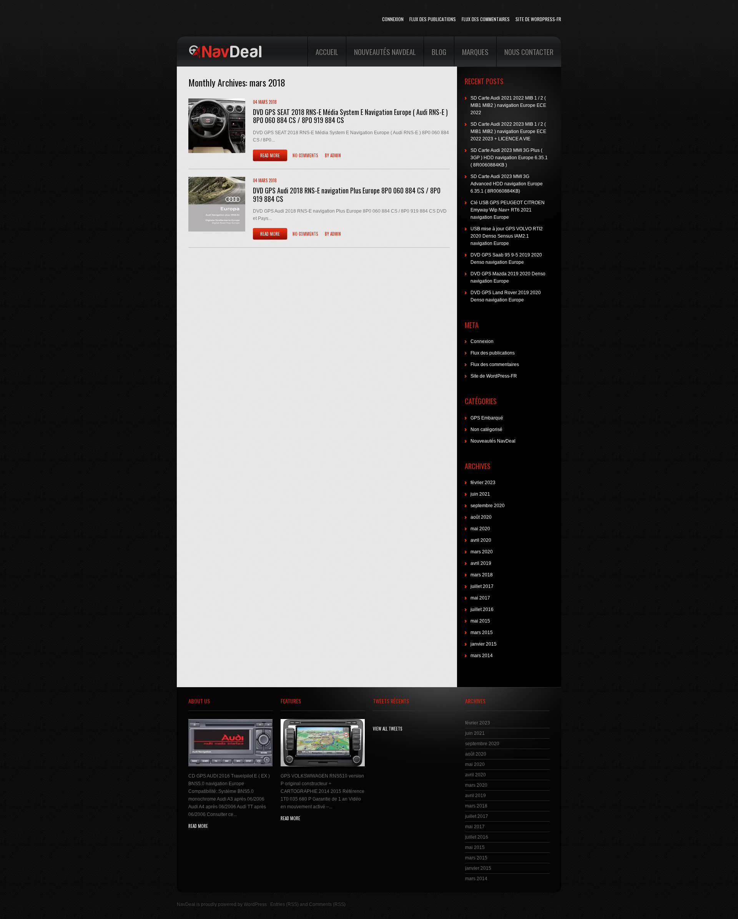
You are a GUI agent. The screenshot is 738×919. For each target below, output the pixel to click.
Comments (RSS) (327, 904)
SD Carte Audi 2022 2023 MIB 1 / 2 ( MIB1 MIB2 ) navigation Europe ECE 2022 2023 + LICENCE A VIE (508, 132)
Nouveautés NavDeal (385, 51)
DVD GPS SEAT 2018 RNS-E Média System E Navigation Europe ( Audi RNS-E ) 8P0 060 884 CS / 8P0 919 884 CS (350, 116)
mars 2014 (481, 655)
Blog (439, 51)
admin (335, 155)
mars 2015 (481, 632)
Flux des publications (432, 19)
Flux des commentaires (486, 19)
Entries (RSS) (284, 904)
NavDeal (186, 904)
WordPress (255, 904)
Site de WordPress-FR (538, 19)
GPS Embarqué (486, 418)
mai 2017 (480, 598)
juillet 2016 (482, 609)
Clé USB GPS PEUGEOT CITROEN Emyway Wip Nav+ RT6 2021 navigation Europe (507, 210)
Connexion (393, 19)
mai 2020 (480, 528)
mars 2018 (481, 575)
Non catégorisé (486, 429)
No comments (305, 155)
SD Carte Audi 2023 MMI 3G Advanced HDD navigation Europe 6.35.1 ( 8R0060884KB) (506, 184)
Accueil (327, 51)
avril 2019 (480, 563)
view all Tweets (387, 729)
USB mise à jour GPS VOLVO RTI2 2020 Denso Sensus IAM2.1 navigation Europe (506, 236)
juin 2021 (480, 494)
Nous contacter (529, 51)
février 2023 (482, 482)
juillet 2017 (482, 586)
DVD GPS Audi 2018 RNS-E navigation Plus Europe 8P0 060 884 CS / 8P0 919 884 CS (346, 194)
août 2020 (481, 517)
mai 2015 (480, 621)
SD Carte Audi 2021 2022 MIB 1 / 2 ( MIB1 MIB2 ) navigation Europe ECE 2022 (508, 105)
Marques (475, 51)
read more (198, 826)
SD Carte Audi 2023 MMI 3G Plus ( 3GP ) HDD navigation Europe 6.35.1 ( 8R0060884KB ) (509, 158)
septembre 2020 (487, 505)
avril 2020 (480, 540)
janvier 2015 (483, 644)
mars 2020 (481, 551)
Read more (270, 155)
